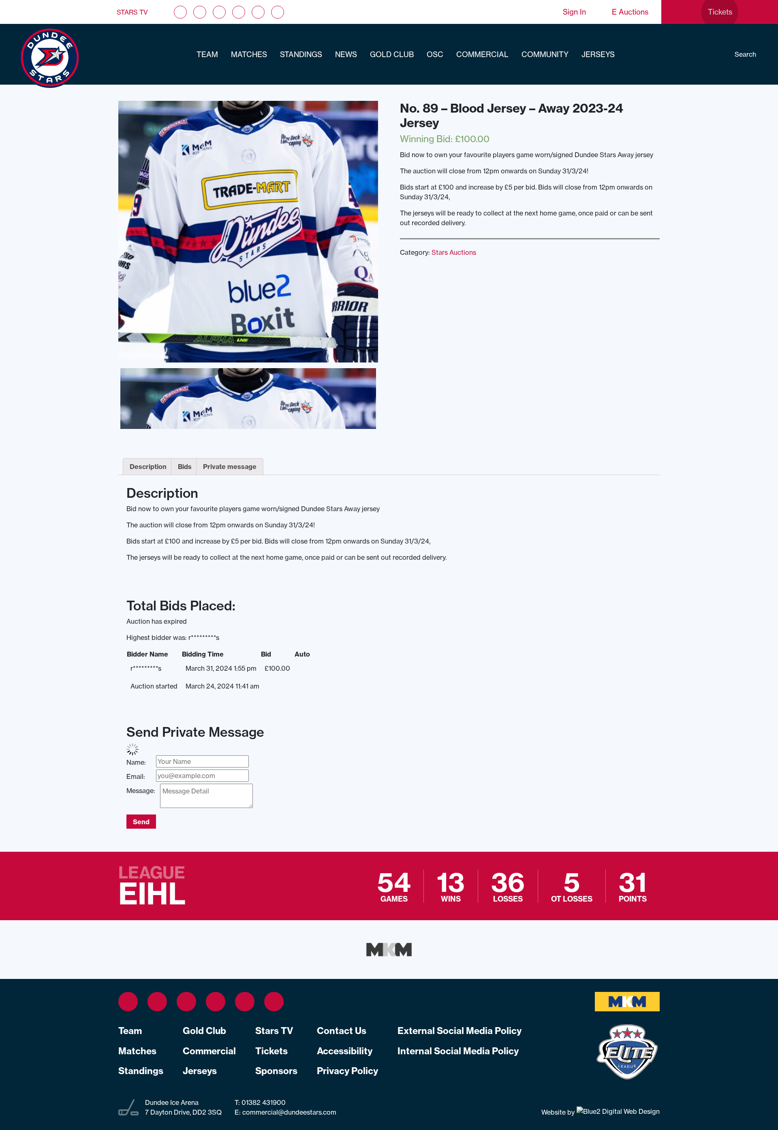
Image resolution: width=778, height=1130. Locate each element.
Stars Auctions (454, 252)
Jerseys (598, 54)
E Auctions (630, 12)
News (346, 54)
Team (207, 54)
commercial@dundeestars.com (289, 1112)
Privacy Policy (347, 1071)
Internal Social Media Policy (458, 1051)
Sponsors (276, 1071)
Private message (229, 467)
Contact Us (341, 1030)
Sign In (574, 12)
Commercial (482, 54)
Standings (301, 54)
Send (141, 822)
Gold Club (392, 54)
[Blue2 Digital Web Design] (617, 1112)
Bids (185, 467)
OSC (435, 54)
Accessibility (344, 1051)
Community (545, 54)
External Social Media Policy (460, 1030)
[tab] (148, 466)
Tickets (271, 1051)
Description (148, 467)
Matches (249, 54)
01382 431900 (263, 1102)
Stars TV (132, 12)
